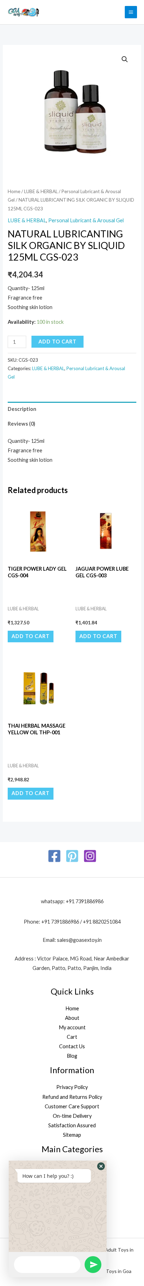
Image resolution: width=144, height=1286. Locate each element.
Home (14, 191)
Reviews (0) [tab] (21, 424)
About (72, 1018)
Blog (72, 1056)
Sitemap (72, 1135)
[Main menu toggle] (131, 12)
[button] (124, 59)
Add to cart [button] (31, 636)
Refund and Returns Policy (72, 1097)
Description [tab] (22, 409)
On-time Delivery (72, 1116)
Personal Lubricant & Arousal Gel (86, 220)
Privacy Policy (72, 1087)
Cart (72, 1037)
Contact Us (72, 1046)
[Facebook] (54, 856)
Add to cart (57, 342)
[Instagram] (90, 856)
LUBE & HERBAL (41, 191)
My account (72, 1027)
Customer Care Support (72, 1106)
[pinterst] (72, 856)
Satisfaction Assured (72, 1125)
